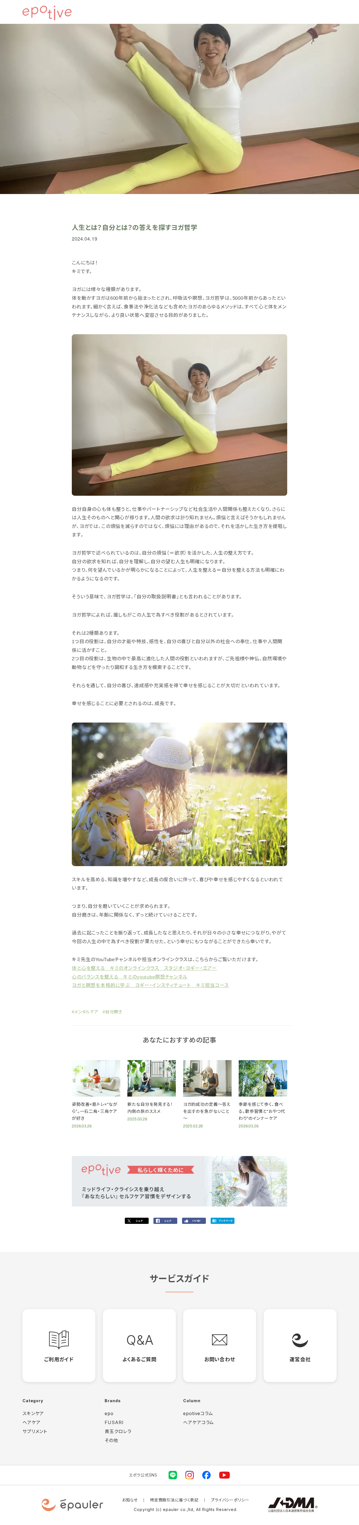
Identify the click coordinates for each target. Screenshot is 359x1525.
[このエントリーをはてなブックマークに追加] (222, 1221)
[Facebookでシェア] (165, 1221)
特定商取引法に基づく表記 (174, 1500)
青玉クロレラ (118, 1431)
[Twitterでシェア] (137, 1221)
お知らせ (129, 1500)
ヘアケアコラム (198, 1422)
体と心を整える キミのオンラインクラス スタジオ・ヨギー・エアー (144, 968)
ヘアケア (31, 1422)
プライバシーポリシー (230, 1500)
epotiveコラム (198, 1413)
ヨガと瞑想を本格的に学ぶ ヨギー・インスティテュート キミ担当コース (150, 985)
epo (109, 1413)
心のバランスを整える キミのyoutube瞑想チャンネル (130, 977)
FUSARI (114, 1422)
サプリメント (34, 1431)
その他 (111, 1440)
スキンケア (33, 1413)
